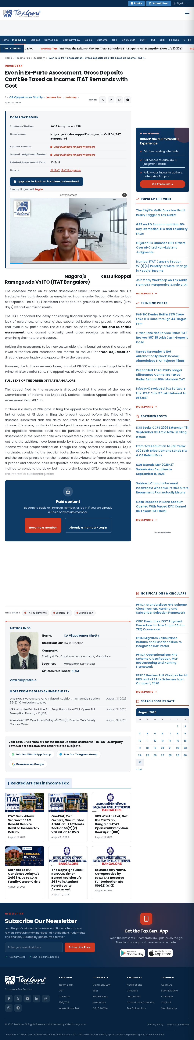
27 (162, 755)
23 (185, 748)
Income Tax (19, 40)
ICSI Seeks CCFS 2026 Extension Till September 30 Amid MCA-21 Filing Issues (162, 432)
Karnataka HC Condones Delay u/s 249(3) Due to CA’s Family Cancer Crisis (52, 722)
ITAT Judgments (37, 612)
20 (162, 748)
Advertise (167, 996)
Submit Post (160, 3)
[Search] (189, 40)
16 (185, 741)
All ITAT (55, 170)
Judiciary (39, 58)
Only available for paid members (74, 147)
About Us (166, 985)
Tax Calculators (136, 1008)
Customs (101, 40)
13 (162, 741)
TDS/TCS (64, 1002)
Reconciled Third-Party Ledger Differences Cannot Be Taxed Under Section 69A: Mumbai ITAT (160, 374)
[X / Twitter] (18, 998)
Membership (169, 1008)
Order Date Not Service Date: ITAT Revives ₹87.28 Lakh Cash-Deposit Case (162, 337)
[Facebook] (9, 998)
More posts (144, 293)
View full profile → (23, 680)
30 (185, 755)
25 (147, 755)
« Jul (139, 769)
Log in (39, 189)
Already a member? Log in (88, 527)
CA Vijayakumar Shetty (26, 97)
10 (139, 741)
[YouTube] (27, 998)
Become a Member (43, 527)
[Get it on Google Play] (132, 953)
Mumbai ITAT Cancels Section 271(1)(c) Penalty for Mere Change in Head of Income (162, 266)
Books (138, 3)
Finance (174, 40)
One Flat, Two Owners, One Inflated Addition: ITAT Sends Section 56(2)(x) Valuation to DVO (55, 700)
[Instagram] (46, 998)
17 (140, 748)
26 (155, 755)
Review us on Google (30, 764)
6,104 (75, 671)
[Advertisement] (68, 575)
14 (170, 741)
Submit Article (169, 990)
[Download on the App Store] (160, 953)
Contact (166, 1002)
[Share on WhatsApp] (119, 99)
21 (170, 748)
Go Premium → (162, 184)
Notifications (134, 985)
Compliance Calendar (141, 1002)
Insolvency (99, 1002)
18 (147, 748)
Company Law (71, 40)
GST (114, 40)
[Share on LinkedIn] (111, 99)
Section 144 (63, 612)
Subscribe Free (80, 947)
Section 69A (86, 612)
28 (170, 755)
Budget (35, 40)
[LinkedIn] (36, 998)
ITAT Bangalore (71, 170)
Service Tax (51, 40)
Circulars (132, 990)
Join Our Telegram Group (80, 754)
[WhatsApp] (9, 1008)
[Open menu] (187, 13)
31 (140, 762)
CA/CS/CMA (100, 1008)
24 (140, 755)
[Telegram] (18, 1008)
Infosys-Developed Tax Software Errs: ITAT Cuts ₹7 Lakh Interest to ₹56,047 (161, 393)
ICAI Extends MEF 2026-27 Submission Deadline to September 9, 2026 (155, 469)
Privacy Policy (155, 1024)
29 (177, 755)
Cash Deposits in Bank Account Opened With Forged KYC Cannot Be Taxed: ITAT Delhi (161, 506)
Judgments (134, 996)
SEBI (162, 40)
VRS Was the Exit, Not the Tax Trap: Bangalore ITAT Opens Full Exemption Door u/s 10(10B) (72, 48)
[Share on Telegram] (127, 99)
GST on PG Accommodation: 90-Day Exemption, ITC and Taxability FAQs (162, 229)
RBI (153, 40)
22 (177, 748)
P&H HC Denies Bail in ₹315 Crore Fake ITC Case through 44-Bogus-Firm (162, 319)
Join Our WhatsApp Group (33, 754)
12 (155, 741)
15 (177, 741)
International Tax (69, 1008)
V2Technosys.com (76, 1024)
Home (5, 40)
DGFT (143, 40)
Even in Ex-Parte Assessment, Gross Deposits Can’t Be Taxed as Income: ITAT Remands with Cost (66, 79)
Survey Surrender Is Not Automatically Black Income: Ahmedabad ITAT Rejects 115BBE (160, 356)
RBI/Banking (100, 996)
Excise (88, 40)
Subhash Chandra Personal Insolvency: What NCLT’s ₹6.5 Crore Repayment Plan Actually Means (162, 488)
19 (155, 748)
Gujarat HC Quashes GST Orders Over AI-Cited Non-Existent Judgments (160, 247)
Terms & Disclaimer (178, 1024)
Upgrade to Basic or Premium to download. (48, 181)
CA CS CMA (128, 40)
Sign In (180, 3)
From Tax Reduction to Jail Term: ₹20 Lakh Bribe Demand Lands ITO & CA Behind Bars (161, 450)
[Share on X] (102, 99)
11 (147, 741)
